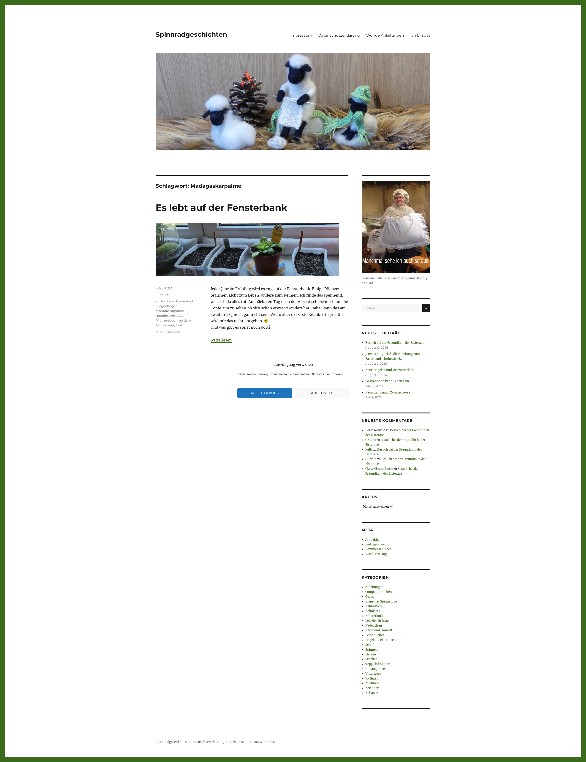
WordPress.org (376, 554)
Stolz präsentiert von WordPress (252, 742)
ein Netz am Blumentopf (174, 301)
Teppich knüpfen (377, 664)
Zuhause (162, 295)
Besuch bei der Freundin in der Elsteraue (394, 343)
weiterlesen (221, 340)
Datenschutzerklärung (339, 35)
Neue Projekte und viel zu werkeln (389, 370)
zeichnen (372, 683)
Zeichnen (372, 688)
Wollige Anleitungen (385, 35)
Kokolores (372, 611)
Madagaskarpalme (170, 311)
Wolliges (371, 678)
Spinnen (371, 650)
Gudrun (371, 459)
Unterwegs (373, 674)
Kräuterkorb (374, 616)
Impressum (301, 35)
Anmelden (372, 540)
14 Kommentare (168, 331)
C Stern (370, 440)
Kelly (368, 449)
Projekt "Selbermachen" (383, 640)
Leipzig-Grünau (377, 621)
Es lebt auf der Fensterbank (221, 207)
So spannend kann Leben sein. (387, 381)
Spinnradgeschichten (191, 34)
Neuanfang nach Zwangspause (387, 392)
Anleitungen (374, 587)
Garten (370, 597)
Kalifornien (373, 606)
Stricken (371, 659)
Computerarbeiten (378, 592)
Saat (179, 325)
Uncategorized (376, 669)
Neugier (162, 315)
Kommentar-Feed (378, 549)
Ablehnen (321, 393)
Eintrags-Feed (375, 544)
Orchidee (176, 315)
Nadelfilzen (373, 625)
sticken (370, 654)
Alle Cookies (264, 393)
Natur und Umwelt (378, 630)
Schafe (370, 645)
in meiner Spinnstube (381, 601)
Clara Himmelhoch (379, 469)
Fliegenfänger (166, 306)
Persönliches (374, 635)
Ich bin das (420, 35)
